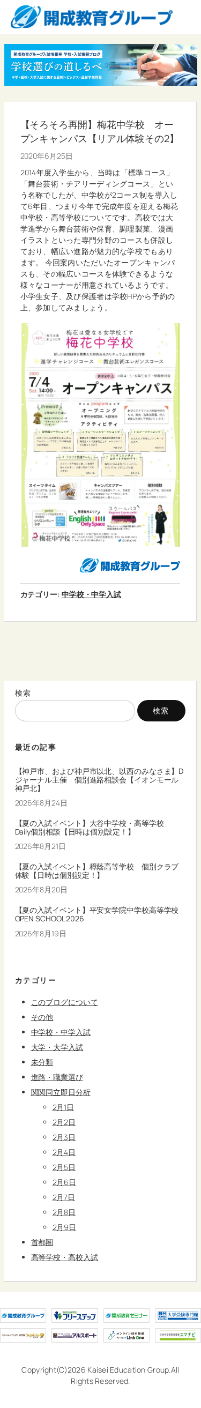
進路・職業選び (57, 1077)
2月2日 (64, 1122)
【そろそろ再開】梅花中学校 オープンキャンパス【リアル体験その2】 (99, 131)
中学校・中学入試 (91, 594)
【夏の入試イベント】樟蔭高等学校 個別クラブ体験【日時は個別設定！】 (97, 871)
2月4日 (64, 1152)
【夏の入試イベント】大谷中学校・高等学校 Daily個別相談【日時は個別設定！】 (93, 827)
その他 (42, 1017)
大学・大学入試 (57, 1047)
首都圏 (42, 1242)
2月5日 (64, 1167)
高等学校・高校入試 (64, 1257)
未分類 (42, 1062)
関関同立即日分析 (61, 1092)
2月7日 (64, 1197)
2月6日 (65, 1182)
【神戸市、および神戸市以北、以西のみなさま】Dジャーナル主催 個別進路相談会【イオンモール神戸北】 (99, 779)
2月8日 (64, 1212)
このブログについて (64, 1002)
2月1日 (64, 1107)
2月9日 (65, 1227)
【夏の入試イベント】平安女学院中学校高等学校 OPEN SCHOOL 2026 (100, 914)
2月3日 (64, 1137)
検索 (23, 693)
